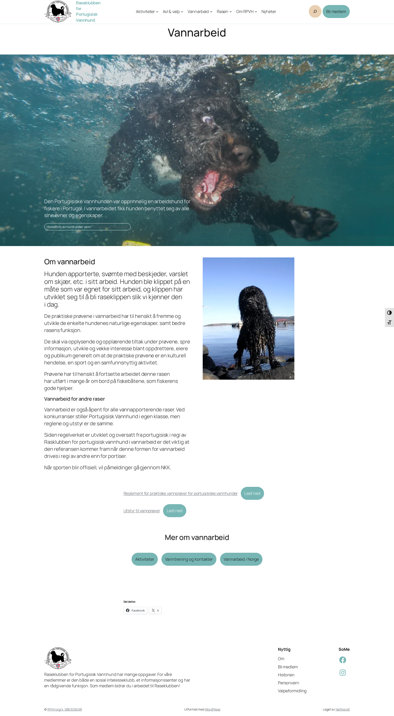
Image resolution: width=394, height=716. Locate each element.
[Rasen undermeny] (230, 11)
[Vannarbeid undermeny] (211, 11)
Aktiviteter (144, 559)
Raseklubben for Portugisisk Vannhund (88, 11)
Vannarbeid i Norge (241, 559)
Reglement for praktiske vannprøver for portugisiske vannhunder (181, 493)
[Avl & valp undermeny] (182, 11)
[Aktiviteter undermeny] (157, 11)
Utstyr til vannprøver (142, 510)
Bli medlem (336, 11)
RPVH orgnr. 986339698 (64, 709)
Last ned (252, 493)
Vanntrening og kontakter (189, 559)
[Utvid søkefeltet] (315, 11)
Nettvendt (343, 709)
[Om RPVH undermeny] (256, 11)
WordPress (212, 709)
